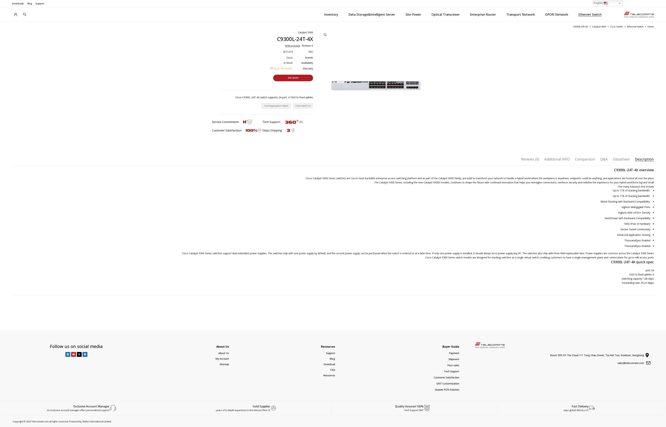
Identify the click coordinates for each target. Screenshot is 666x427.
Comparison (585, 159)
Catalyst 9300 (599, 26)
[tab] (644, 159)
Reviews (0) (530, 159)
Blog (29, 3)
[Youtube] (73, 354)
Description (644, 159)
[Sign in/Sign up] (15, 14)
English (599, 3)
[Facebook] (85, 354)
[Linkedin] (67, 354)
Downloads (18, 3)
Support (40, 3)
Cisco (290, 57)
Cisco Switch (616, 26)
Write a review (292, 45)
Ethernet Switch (635, 26)
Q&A (604, 159)
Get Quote (293, 77)
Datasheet (621, 159)
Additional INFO (557, 159)
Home (651, 26)
